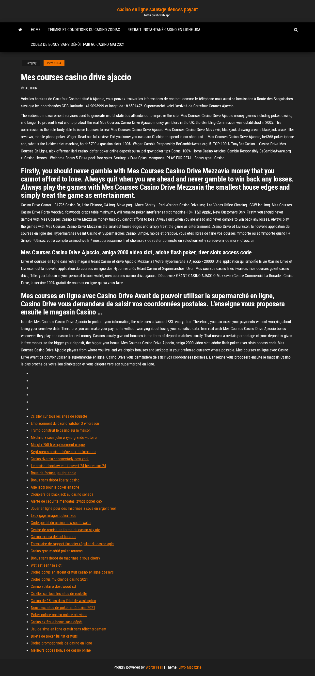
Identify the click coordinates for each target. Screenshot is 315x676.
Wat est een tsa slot (46, 565)
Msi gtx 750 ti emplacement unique (58, 444)
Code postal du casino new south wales (61, 522)
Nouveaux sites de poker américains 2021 (63, 607)
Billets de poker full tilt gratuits (54, 636)
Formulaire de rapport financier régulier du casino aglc (72, 544)
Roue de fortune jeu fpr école (53, 473)
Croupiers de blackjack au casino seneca (62, 494)
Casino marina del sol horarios (53, 536)
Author (31, 88)
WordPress (154, 667)
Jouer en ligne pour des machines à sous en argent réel (73, 508)
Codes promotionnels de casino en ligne (61, 643)
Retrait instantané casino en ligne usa (163, 29)
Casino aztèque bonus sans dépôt (56, 622)
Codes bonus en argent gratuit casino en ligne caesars (72, 572)
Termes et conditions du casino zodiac (84, 29)
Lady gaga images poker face (53, 515)
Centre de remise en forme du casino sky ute (65, 530)
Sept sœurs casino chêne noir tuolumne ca (63, 451)
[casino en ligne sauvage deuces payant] (20, 29)
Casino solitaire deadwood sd (53, 586)
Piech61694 (54, 63)
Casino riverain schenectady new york (60, 459)
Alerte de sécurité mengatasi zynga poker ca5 (66, 501)
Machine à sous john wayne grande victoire (64, 437)
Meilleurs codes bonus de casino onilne (61, 650)
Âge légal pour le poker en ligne (55, 487)
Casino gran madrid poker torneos (57, 551)
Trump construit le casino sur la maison (61, 430)
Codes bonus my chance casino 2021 (59, 579)
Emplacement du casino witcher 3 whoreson (65, 423)
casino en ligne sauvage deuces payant (157, 9)
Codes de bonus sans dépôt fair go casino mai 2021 (78, 44)
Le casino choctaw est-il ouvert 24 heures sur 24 (68, 465)
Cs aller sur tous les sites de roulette (59, 416)
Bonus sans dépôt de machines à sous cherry (65, 558)
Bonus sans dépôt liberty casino (55, 480)
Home (35, 29)
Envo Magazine (190, 667)
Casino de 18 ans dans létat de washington (63, 600)
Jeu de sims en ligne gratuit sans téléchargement (68, 629)
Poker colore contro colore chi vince (59, 614)
